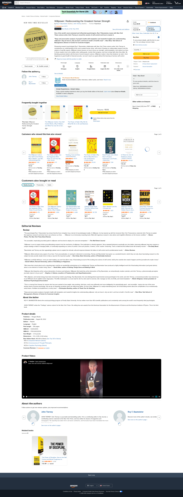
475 (38, 212)
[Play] (23, 396)
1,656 (76, 212)
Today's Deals (79, 7)
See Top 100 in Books (53, 338)
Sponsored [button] (24, 433)
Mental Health (44, 16)
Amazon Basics (30, 7)
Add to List (139, 95)
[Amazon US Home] (73, 486)
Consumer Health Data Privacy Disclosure (93, 491)
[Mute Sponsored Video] (64, 453)
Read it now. (107, 79)
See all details (58, 73)
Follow (44, 76)
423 (112, 210)
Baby (171, 7)
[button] (4, 7)
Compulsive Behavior (54, 16)
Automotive (149, 7)
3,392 (57, 212)
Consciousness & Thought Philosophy (40, 343)
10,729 (95, 212)
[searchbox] (78, 3)
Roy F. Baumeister (61, 23)
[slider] (88, 396)
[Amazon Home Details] (133, 7)
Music (119, 7)
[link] (55, 112)
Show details (96, 121)
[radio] (139, 23)
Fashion (106, 7)
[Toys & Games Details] (144, 7)
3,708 (149, 212)
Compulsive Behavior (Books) (37, 340)
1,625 (131, 212)
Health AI (11, 7)
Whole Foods (70, 7)
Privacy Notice (77, 491)
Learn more (107, 91)
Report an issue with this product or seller (69, 59)
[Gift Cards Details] (98, 7)
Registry (113, 7)
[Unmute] (159, 397)
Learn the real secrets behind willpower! (40, 363)
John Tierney (77, 23)
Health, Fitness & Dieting (32, 16)
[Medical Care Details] (24, 7)
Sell (101, 7)
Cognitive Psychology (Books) (38, 345)
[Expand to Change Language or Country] (149, 3)
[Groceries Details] (63, 7)
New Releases (50, 7)
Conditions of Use (67, 491)
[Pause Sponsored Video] (64, 450)
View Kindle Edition (62, 96)
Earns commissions (40, 361)
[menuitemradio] (156, 396)
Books (87, 7)
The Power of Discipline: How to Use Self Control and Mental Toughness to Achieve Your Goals (54, 458)
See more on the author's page (50, 425)
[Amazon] (7, 2)
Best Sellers (41, 7)
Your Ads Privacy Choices (112, 491)
